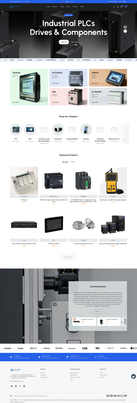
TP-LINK (24, 240)
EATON (113, 240)
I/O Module (24, 200)
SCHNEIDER (83, 196)
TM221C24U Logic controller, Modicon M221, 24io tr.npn (54, 200)
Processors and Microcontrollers (44, 140)
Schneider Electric (54, 196)
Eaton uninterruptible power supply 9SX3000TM (113, 243)
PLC (16, 139)
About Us (43, 369)
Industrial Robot (72, 139)
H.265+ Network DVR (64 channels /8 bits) (24, 243)
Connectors (58, 139)
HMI (30, 139)
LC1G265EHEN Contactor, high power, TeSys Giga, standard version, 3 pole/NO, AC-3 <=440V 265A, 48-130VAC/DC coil (83, 201)
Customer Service (75, 369)
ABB (54, 240)
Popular (73, 161)
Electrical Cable (114, 139)
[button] (125, 31)
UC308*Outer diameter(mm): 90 (83, 243)
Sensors (86, 139)
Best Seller (65, 161)
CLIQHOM (83, 240)
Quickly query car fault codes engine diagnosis (113, 200)
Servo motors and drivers (128, 140)
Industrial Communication (100, 140)
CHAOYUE (113, 196)
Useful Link (103, 369)
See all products (68, 257)
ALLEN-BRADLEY (24, 196)
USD (72, 1)
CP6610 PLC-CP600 (53, 243)
